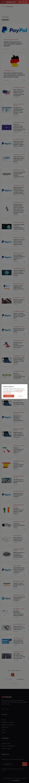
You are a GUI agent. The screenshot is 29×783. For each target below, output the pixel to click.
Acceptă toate (9, 396)
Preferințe (20, 396)
